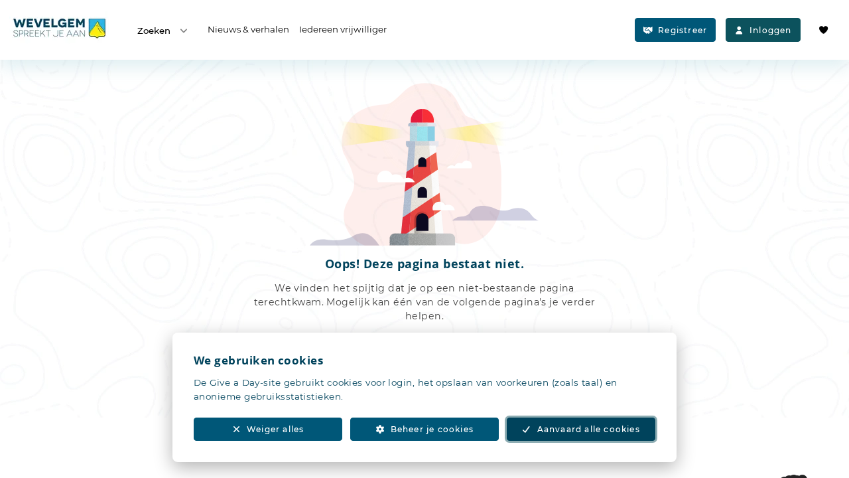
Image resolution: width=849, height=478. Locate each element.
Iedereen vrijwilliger (343, 29)
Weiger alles (275, 429)
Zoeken (153, 30)
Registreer (682, 30)
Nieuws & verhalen (248, 29)
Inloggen (771, 30)
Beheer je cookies (432, 429)
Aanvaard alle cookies (588, 429)
